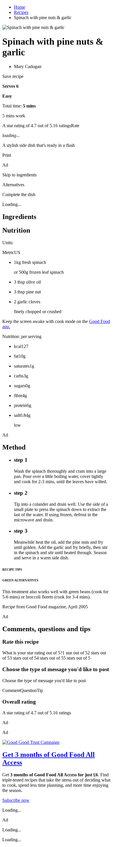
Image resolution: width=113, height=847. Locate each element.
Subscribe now (16, 800)
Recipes (21, 12)
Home (19, 7)
